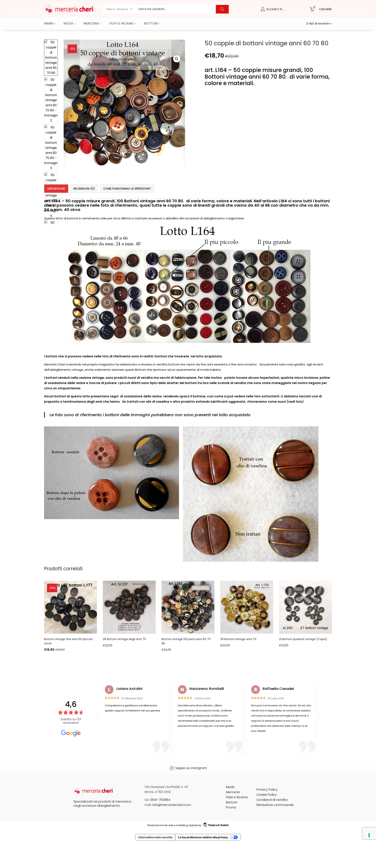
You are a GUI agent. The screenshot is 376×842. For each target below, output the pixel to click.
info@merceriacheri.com (171, 805)
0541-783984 (160, 799)
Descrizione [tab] (56, 189)
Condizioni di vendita (271, 799)
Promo (231, 807)
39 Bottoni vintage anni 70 (238, 639)
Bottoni (151, 23)
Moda (68, 23)
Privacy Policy (266, 789)
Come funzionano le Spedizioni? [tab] (127, 189)
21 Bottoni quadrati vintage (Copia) (303, 639)
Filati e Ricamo (122, 23)
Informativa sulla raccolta (155, 837)
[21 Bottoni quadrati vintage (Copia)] (305, 607)
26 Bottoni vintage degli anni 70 (124, 639)
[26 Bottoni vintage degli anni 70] (129, 607)
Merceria (91, 23)
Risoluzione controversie (275, 805)
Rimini (49, 23)
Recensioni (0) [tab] (84, 189)
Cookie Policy (266, 794)
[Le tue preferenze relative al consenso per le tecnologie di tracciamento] (369, 835)
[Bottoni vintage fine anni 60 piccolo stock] (70, 607)
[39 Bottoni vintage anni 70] (246, 607)
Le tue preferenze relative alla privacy (203, 837)
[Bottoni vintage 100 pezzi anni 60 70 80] (188, 607)
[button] (119, 9)
